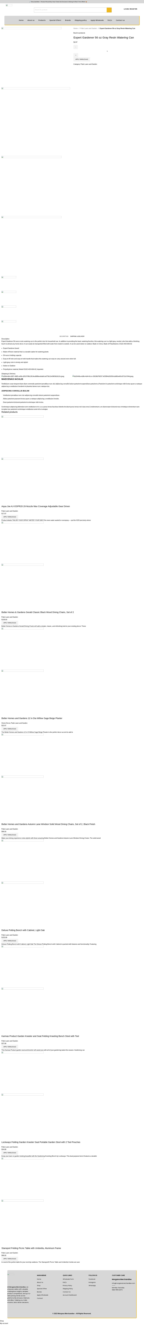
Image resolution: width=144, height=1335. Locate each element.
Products (42, 20)
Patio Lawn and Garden (88, 28)
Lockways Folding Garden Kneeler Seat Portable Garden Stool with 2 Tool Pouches (40, 1142)
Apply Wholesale (97, 20)
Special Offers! (55, 20)
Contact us (120, 20)
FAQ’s (110, 20)
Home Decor (5, 723)
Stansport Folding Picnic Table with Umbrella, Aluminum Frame (31, 1248)
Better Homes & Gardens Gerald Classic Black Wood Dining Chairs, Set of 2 (37, 612)
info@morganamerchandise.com (123, 1283)
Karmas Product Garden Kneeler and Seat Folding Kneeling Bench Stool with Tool (40, 1036)
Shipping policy (81, 20)
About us (30, 20)
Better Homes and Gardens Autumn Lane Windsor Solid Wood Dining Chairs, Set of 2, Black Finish (48, 824)
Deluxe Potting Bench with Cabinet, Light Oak (23, 930)
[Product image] (22, 479)
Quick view (3, 502)
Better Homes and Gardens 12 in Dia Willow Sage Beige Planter (31, 718)
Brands (68, 20)
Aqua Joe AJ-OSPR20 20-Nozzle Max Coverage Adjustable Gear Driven (35, 506)
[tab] (64, 336)
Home (21, 20)
